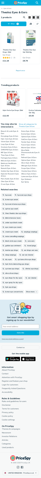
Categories (6, 444)
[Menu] (3, 3)
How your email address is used (12, 339)
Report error (20, 70)
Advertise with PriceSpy (12, 377)
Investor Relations (9, 436)
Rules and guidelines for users (14, 401)
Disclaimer (6, 405)
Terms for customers (10, 408)
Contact (5, 373)
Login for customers (10, 385)
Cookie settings (8, 420)
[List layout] (34, 17)
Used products (8, 447)
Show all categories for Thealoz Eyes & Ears (28, 125)
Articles (5, 440)
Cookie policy (7, 416)
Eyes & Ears (7, 8)
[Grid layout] (30, 17)
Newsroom (6, 432)
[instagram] (18, 467)
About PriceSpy (8, 370)
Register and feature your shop (14, 381)
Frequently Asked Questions (13, 388)
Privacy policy (8, 412)
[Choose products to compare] (30, 24)
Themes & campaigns (11, 429)
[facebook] (22, 467)
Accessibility (7, 392)
